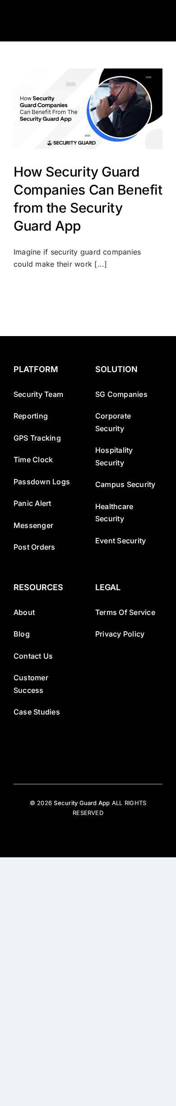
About (24, 612)
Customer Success (31, 684)
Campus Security (125, 484)
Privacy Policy (119, 633)
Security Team (38, 394)
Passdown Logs (42, 481)
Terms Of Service (125, 612)
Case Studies (37, 711)
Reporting (31, 415)
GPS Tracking (37, 437)
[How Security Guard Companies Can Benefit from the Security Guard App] (88, 108)
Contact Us (33, 655)
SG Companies (121, 394)
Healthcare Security (114, 512)
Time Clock (33, 459)
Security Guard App (82, 802)
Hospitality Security (114, 456)
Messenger (33, 525)
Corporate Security (113, 422)
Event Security (120, 540)
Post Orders (35, 546)
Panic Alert (32, 503)
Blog (22, 633)
